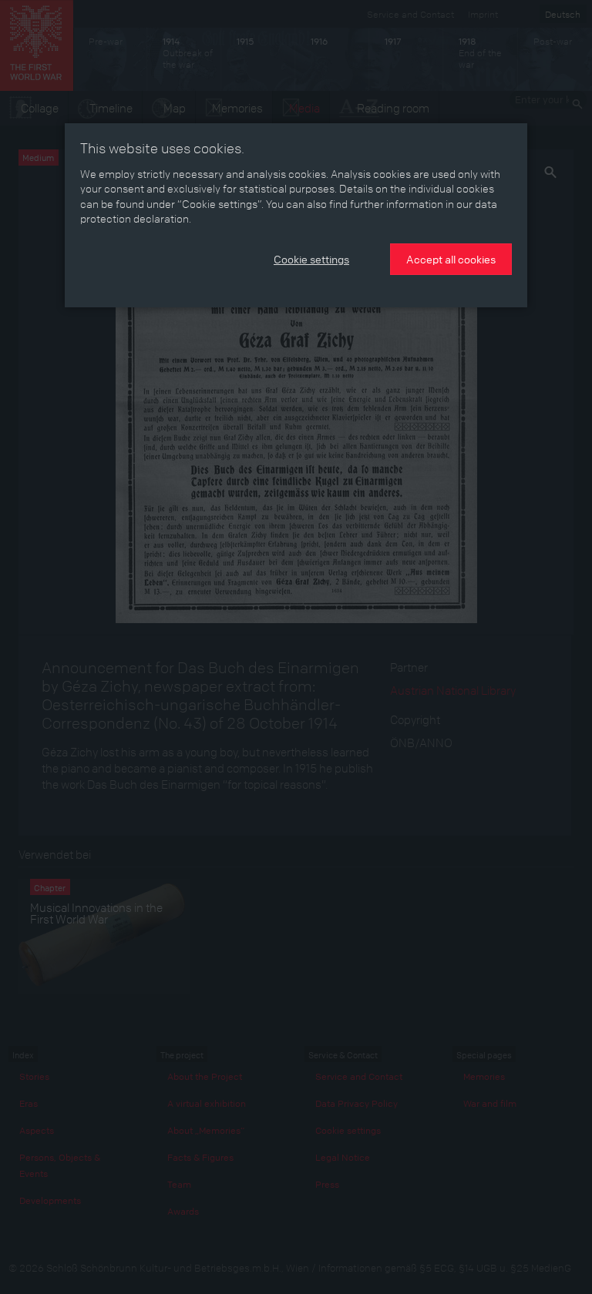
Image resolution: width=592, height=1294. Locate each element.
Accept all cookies (451, 259)
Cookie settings (311, 259)
